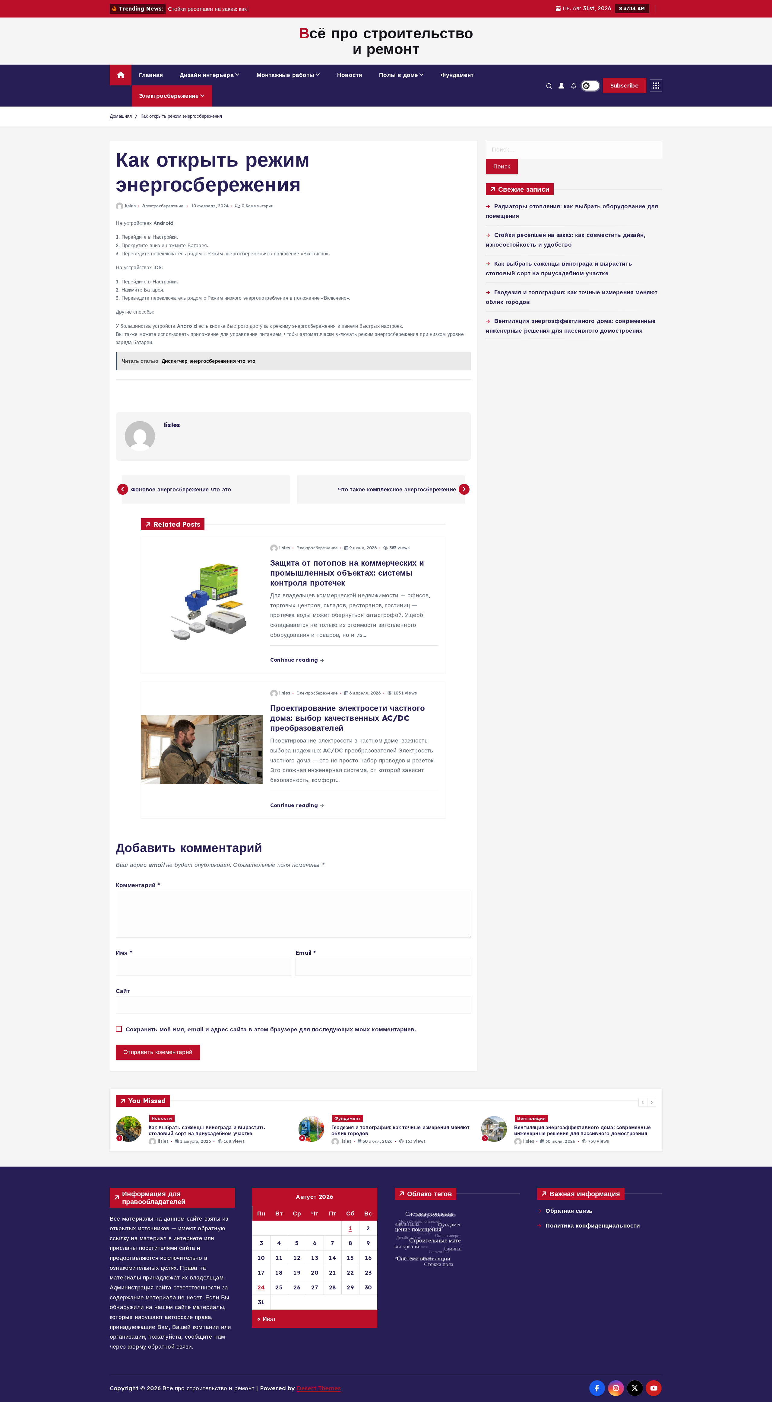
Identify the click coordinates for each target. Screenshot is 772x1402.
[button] (642, 1102)
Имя (124, 952)
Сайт (123, 991)
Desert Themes (319, 1388)
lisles (130, 206)
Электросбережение (169, 95)
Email (306, 952)
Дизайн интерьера (207, 74)
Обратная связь (569, 1210)
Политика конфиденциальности (593, 1225)
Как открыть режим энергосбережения (181, 116)
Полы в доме (398, 74)
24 (261, 1287)
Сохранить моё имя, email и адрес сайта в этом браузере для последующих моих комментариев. (271, 1029)
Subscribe (624, 85)
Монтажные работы (285, 74)
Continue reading (294, 659)
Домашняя (121, 116)
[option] (200, 1129)
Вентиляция (528, 1118)
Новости (349, 74)
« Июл (266, 1318)
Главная (151, 74)
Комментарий (138, 885)
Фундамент (457, 74)
